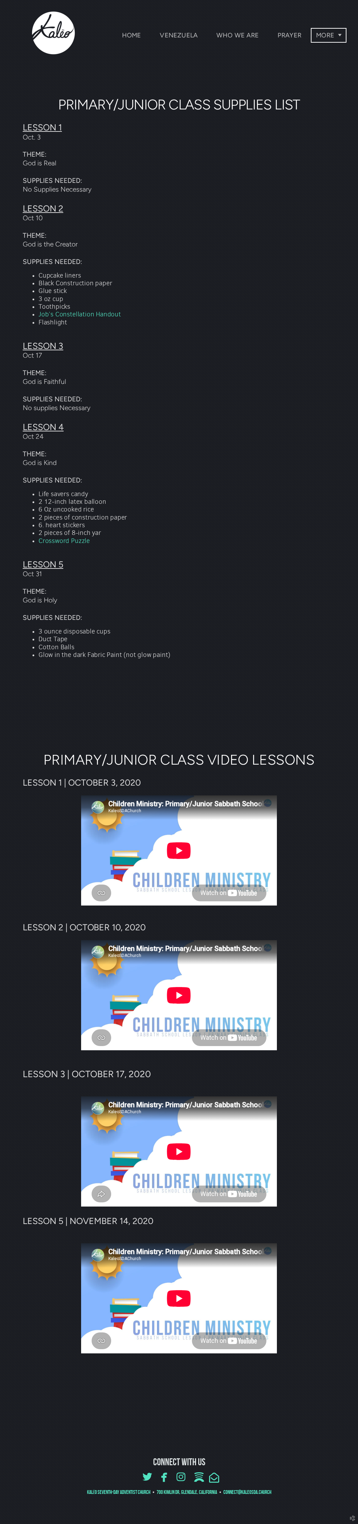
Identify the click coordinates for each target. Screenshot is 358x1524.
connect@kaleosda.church (247, 1492)
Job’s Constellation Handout (79, 314)
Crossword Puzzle (64, 540)
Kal (118, 1492)
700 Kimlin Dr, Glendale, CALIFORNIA (188, 1492)
